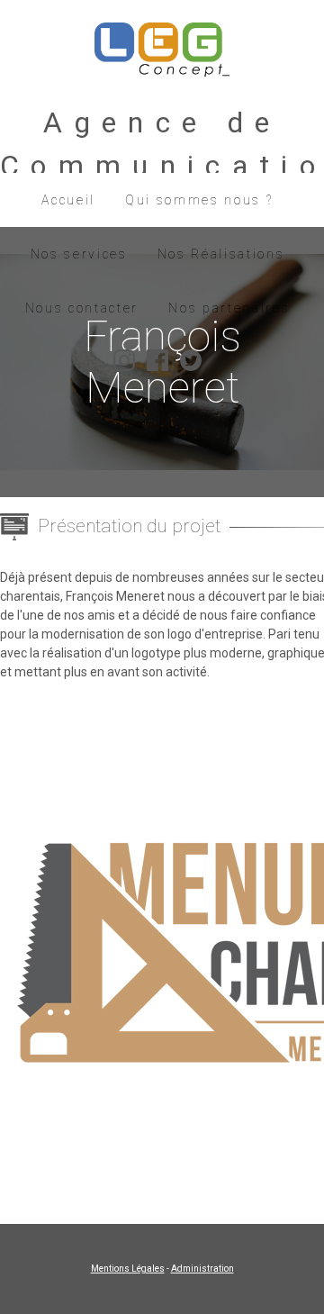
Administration (202, 1268)
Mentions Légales (128, 1268)
